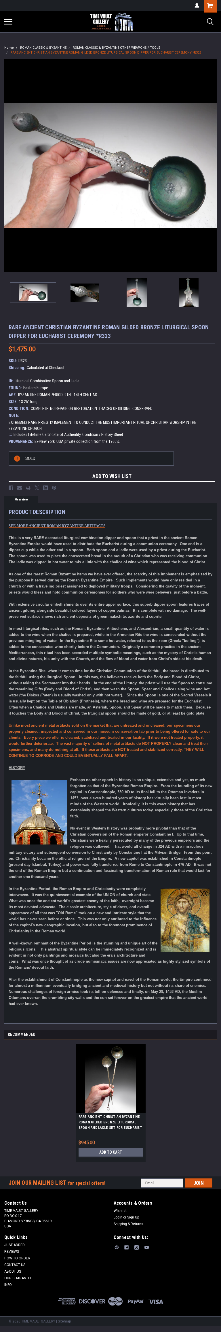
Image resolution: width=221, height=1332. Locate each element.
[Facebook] (11, 487)
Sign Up (133, 1217)
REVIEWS (11, 1252)
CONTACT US (14, 1265)
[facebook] (126, 1247)
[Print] (28, 487)
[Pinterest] (54, 487)
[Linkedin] (45, 487)
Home (9, 48)
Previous (8, 165)
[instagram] (136, 1247)
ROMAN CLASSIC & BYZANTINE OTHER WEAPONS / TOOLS (116, 48)
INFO (8, 1285)
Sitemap (64, 1321)
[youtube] (146, 1247)
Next (212, 165)
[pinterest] (117, 1247)
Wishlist (120, 1211)
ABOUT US (12, 1271)
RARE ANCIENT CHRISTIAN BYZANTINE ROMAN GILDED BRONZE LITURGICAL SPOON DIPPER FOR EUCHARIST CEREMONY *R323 (106, 52)
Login (118, 1217)
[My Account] (197, 5)
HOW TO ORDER (17, 1258)
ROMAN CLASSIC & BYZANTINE (43, 48)
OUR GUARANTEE (18, 1278)
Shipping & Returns (128, 1224)
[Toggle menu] (8, 22)
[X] (37, 487)
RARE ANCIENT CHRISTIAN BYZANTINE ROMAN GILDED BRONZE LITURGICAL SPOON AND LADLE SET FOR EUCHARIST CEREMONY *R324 (110, 1123)
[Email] (19, 487)
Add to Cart (110, 1152)
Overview (21, 499)
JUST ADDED (14, 1245)
